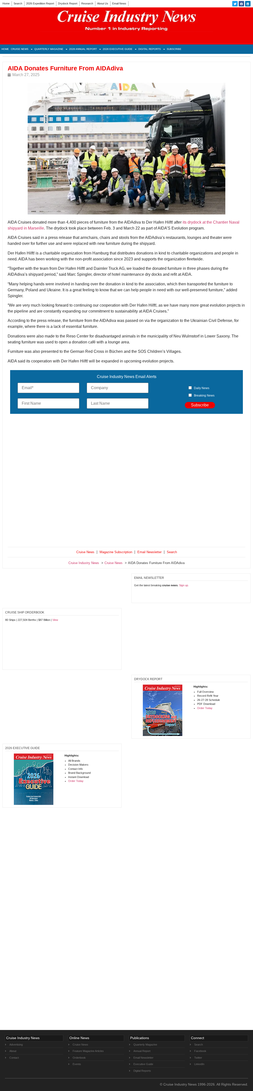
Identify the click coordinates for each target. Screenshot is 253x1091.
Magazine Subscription (116, 552)
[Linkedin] (248, 3)
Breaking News (204, 395)
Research (87, 3)
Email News (119, 3)
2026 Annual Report (83, 49)
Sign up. (184, 585)
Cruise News (19, 49)
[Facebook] (241, 3)
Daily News (201, 388)
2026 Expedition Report (40, 3)
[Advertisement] (126, 481)
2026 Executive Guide (117, 49)
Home (6, 3)
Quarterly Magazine (48, 49)
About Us (102, 3)
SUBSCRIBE (174, 49)
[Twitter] (235, 3)
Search (18, 3)
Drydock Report (67, 3)
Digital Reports (149, 49)
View (55, 619)
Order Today (204, 708)
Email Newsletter (149, 552)
